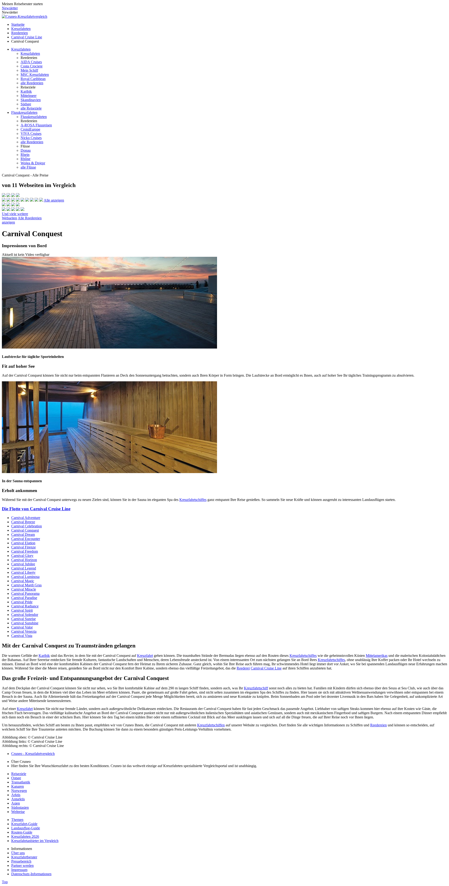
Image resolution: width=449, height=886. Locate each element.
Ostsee (16, 778)
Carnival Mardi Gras (26, 585)
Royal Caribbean (33, 79)
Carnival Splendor (24, 615)
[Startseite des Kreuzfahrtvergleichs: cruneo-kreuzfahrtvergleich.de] (24, 16)
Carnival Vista (21, 636)
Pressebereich (21, 861)
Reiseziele (18, 774)
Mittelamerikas (376, 656)
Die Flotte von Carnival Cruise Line (36, 508)
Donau (26, 150)
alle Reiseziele (31, 108)
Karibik (26, 91)
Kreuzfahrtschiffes (192, 500)
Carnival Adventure (25, 518)
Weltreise (18, 812)
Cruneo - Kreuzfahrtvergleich (33, 754)
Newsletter (10, 8)
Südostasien (20, 807)
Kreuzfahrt (145, 656)
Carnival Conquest (25, 530)
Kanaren (17, 786)
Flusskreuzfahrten (24, 112)
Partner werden (22, 866)
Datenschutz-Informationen (31, 874)
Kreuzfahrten (21, 29)
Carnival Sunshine (24, 623)
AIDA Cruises (31, 62)
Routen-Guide (21, 832)
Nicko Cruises (31, 138)
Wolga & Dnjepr (33, 163)
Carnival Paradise (24, 598)
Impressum (19, 870)
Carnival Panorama (25, 594)
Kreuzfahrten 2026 (25, 836)
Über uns (18, 853)
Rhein (25, 155)
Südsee (26, 104)
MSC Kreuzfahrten (35, 75)
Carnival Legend (23, 568)
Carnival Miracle (23, 589)
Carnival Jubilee (23, 564)
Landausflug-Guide (25, 828)
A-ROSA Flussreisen (36, 125)
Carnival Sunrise (23, 619)
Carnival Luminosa (25, 577)
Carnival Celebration (26, 526)
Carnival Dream (23, 535)
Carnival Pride (22, 602)
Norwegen (19, 791)
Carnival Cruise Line (26, 37)
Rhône (25, 159)
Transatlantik (20, 782)
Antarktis (18, 799)
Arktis (15, 795)
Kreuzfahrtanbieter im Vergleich (34, 841)
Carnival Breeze (23, 522)
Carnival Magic (22, 581)
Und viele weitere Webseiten (15, 216)
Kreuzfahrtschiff (256, 688)
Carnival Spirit (22, 610)
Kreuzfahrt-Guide (24, 824)
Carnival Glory (22, 556)
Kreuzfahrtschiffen (211, 725)
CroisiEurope (30, 129)
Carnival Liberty (23, 572)
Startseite (18, 24)
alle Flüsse (28, 167)
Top (5, 882)
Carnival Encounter (25, 539)
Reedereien (19, 33)
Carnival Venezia (23, 631)
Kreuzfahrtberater (24, 857)
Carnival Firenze (23, 547)
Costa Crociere (32, 66)
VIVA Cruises (31, 134)
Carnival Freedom (24, 551)
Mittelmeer (28, 96)
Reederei (243, 668)
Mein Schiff (29, 70)
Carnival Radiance (25, 606)
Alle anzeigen (54, 200)
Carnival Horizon (24, 560)
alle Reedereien (32, 83)
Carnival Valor (22, 627)
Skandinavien (31, 100)
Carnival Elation (23, 543)
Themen (17, 820)
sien (17, 803)
